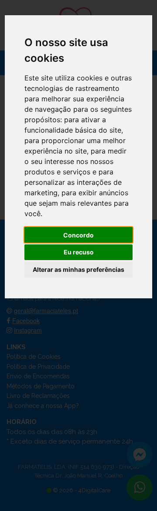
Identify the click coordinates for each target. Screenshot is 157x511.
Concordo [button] (78, 235)
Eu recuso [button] (79, 252)
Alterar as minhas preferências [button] (78, 269)
